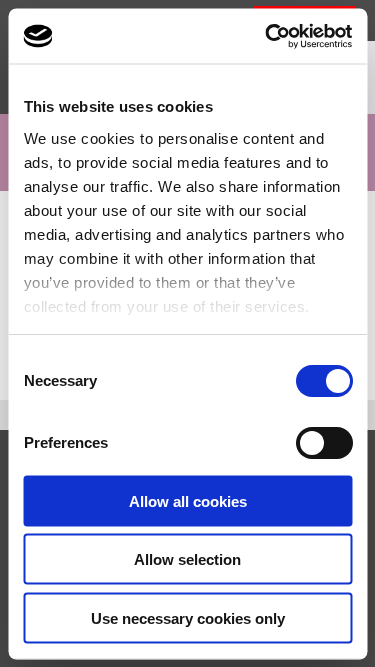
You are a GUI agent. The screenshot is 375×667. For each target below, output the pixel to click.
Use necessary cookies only (188, 617)
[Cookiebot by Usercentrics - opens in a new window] (267, 36)
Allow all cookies (188, 500)
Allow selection (187, 559)
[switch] (323, 443)
